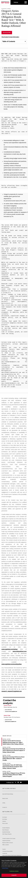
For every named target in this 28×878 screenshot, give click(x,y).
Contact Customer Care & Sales (8, 838)
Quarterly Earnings (6, 832)
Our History (4, 819)
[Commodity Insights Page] (16, 782)
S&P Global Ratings (9, 788)
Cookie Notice (5, 868)
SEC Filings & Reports (6, 834)
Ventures (4, 821)
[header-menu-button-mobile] (25, 2)
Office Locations (5, 844)
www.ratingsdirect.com (20, 651)
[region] (14, 867)
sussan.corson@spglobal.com (11, 711)
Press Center (5, 823)
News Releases (5, 829)
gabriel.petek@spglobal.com (10, 721)
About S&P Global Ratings (7, 794)
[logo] (5, 2)
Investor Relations (6, 827)
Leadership (4, 853)
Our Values (4, 817)
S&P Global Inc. (7, 811)
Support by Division (6, 840)
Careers (4, 849)
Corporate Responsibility (7, 851)
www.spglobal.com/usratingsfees (11, 664)
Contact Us (4, 807)
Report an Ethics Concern (7, 842)
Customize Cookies (14, 871)
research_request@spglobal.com (11, 691)
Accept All (14, 875)
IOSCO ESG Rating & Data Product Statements (11, 855)
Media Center (5, 798)
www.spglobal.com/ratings (9, 649)
